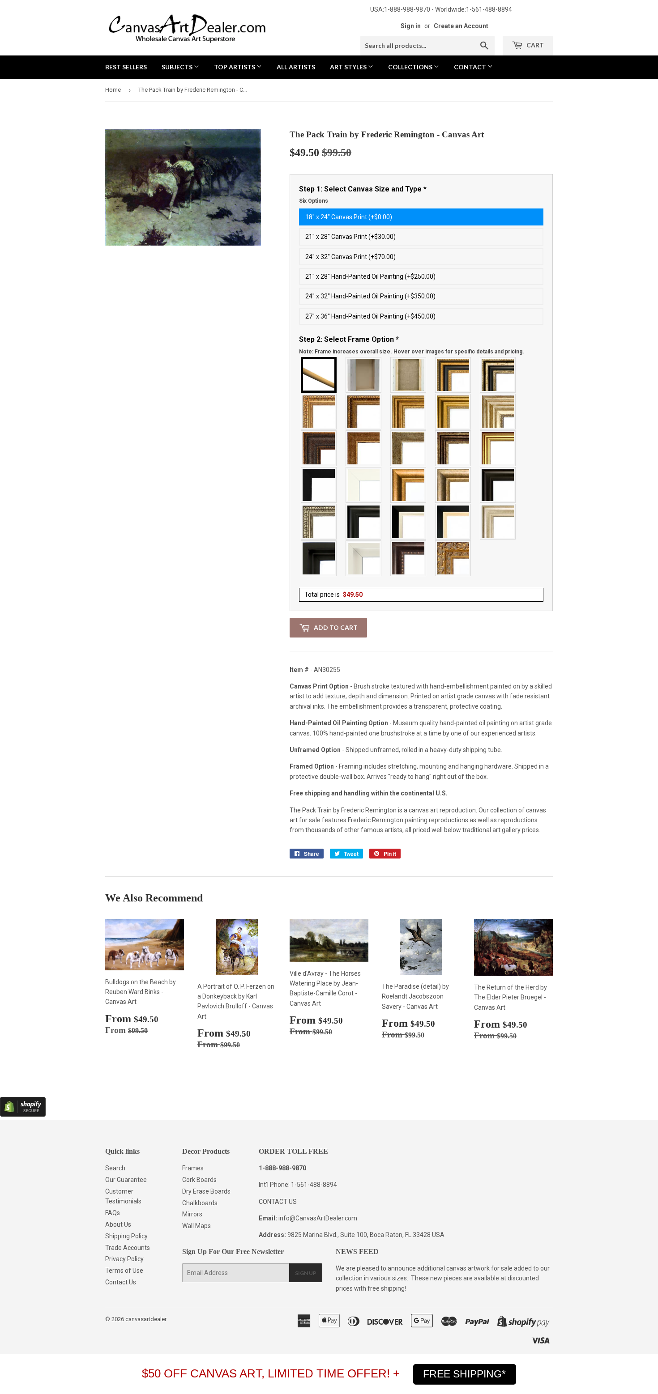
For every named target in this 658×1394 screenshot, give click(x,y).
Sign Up (305, 1273)
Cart (534, 45)
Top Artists (235, 67)
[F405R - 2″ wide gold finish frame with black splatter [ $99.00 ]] (498, 448)
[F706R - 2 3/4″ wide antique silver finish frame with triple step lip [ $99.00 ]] (498, 522)
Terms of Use (124, 1270)
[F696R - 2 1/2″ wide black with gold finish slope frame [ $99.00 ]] (453, 522)
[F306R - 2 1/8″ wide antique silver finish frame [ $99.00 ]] (409, 448)
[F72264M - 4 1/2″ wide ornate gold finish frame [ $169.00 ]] (453, 558)
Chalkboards (200, 1203)
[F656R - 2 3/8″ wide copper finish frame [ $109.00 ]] (364, 411)
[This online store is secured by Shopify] (23, 1114)
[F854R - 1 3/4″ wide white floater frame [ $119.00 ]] (364, 558)
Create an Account (461, 26)
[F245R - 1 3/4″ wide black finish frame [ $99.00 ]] (319, 485)
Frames (193, 1168)
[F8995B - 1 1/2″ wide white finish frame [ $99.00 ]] (364, 485)
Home (113, 89)
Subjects (178, 67)
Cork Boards (199, 1179)
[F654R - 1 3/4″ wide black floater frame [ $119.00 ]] (319, 558)
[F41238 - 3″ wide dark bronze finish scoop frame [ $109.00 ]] (409, 558)
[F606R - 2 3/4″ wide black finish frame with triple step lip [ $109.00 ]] (364, 522)
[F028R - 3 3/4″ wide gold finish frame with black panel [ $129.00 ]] (453, 375)
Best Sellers (126, 67)
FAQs (112, 1212)
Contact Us (120, 1282)
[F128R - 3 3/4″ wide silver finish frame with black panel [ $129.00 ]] (498, 375)
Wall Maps (196, 1225)
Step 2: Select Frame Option (411, 345)
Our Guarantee (126, 1179)
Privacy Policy (124, 1258)
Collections (411, 67)
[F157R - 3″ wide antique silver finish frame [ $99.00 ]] (498, 411)
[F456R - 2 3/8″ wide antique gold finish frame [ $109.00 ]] (319, 411)
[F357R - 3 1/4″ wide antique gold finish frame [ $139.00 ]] (409, 485)
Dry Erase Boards (206, 1191)
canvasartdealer (146, 1319)
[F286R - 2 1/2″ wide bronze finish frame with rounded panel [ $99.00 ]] (453, 448)
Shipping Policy (126, 1236)
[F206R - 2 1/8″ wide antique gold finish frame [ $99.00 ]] (364, 448)
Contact (470, 67)
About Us (118, 1224)
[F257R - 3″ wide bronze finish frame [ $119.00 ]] (409, 411)
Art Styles (349, 67)
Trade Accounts (127, 1247)
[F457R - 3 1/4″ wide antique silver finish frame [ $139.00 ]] (453, 485)
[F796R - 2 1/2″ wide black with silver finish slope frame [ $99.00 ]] (409, 522)
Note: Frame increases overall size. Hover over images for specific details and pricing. (411, 351)
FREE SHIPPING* (464, 1374)
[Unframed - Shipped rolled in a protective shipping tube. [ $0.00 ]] (319, 375)
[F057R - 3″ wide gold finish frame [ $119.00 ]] (453, 411)
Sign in (411, 26)
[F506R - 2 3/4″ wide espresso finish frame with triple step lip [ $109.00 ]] (498, 485)
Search (115, 1168)
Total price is (333, 594)
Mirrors (192, 1214)
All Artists (296, 67)
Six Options (313, 201)
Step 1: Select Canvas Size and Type (363, 194)
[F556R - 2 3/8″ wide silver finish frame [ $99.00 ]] (319, 522)
